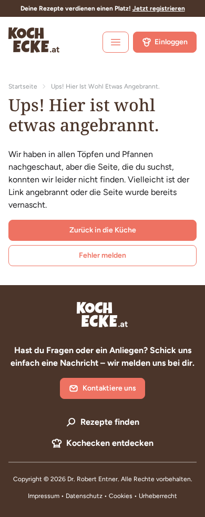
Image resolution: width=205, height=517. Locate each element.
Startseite (22, 86)
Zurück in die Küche (102, 230)
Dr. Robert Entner (92, 479)
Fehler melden (102, 255)
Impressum (43, 496)
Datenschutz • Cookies (100, 496)
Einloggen (171, 41)
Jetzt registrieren (158, 8)
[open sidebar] (115, 42)
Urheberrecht (158, 496)
